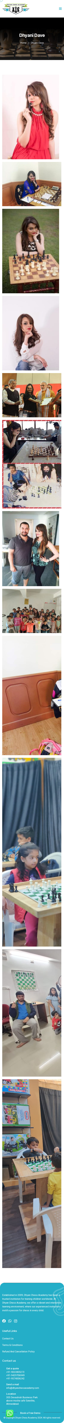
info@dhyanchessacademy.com (22, 1388)
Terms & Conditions (12, 1345)
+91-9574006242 (15, 1378)
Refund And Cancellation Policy (18, 1351)
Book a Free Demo (30, 1413)
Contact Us (8, 1338)
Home (23, 42)
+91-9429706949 (15, 1375)
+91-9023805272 (15, 1372)
